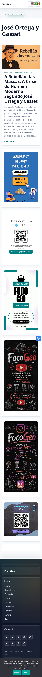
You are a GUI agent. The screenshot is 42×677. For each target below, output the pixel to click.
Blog (7, 619)
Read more (9, 141)
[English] (32, 3)
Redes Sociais (10, 590)
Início (4, 14)
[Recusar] (39, 669)
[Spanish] (38, 3)
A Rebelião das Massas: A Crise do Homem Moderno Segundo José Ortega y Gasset (21, 89)
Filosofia (8, 602)
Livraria (8, 615)
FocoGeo (6, 3)
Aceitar (16, 673)
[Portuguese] (35, 3)
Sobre (7, 586)
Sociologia (9, 606)
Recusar (26, 673)
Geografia (9, 594)
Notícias (8, 610)
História (8, 598)
